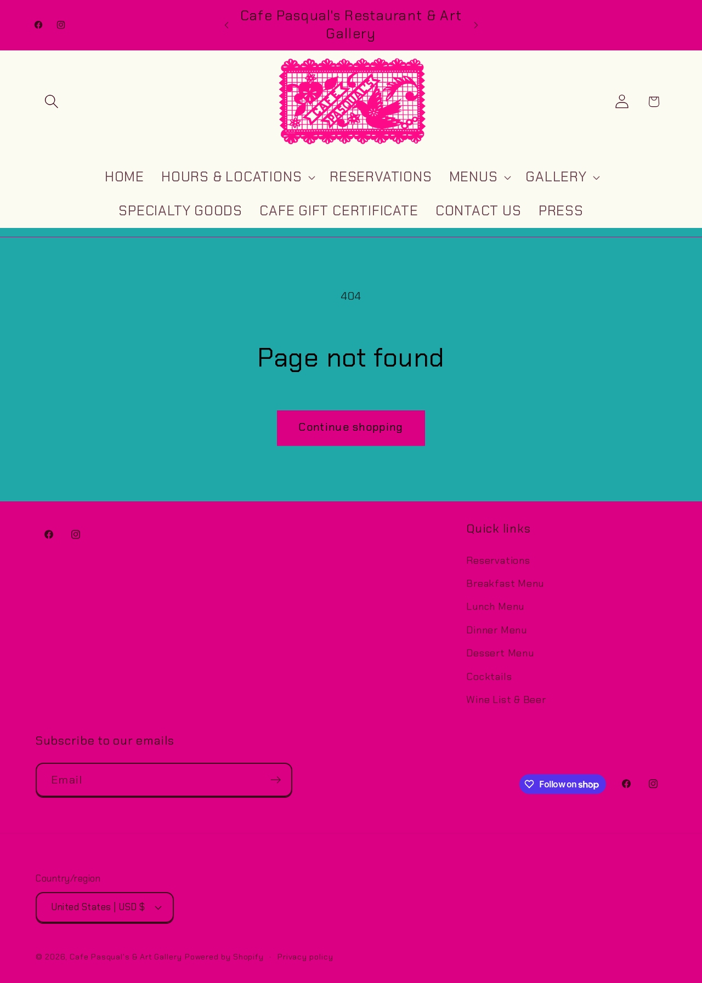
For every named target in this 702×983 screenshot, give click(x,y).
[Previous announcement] (226, 25)
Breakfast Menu (505, 583)
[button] (51, 101)
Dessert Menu (500, 653)
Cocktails (489, 676)
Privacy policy (305, 956)
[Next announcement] (476, 25)
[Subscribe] (275, 780)
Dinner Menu (496, 630)
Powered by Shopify (224, 956)
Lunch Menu (495, 607)
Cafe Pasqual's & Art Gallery (126, 956)
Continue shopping (350, 427)
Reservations (498, 560)
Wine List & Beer (506, 699)
